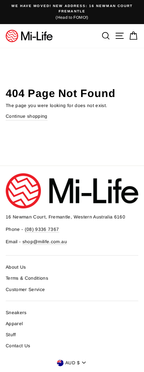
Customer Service (25, 289)
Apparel (14, 323)
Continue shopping (27, 116)
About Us (16, 267)
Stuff (11, 334)
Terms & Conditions (27, 278)
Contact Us (18, 345)
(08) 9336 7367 (42, 229)
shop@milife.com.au (44, 241)
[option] (72, 12)
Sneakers (16, 312)
